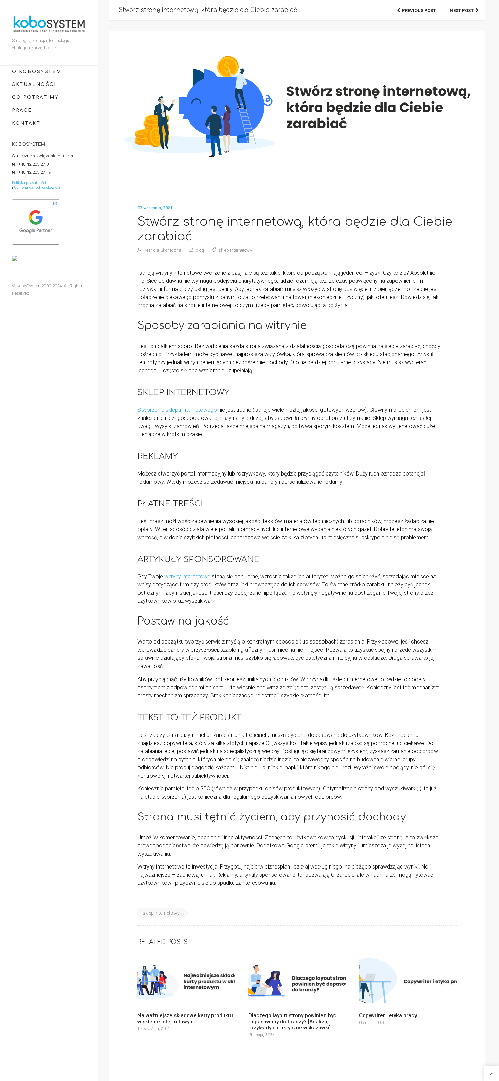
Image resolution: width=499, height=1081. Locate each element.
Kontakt (26, 123)
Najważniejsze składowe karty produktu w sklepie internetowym (185, 1018)
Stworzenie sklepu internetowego (177, 410)
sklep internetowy (235, 250)
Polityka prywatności (29, 183)
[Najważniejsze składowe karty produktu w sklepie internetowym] (186, 981)
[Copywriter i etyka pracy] (408, 981)
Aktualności (34, 84)
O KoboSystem (36, 71)
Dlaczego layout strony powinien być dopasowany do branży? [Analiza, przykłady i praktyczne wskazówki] (292, 1021)
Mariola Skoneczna (162, 250)
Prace (22, 110)
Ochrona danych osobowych (37, 187)
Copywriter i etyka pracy (388, 1015)
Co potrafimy (35, 97)
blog (200, 250)
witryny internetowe (187, 576)
